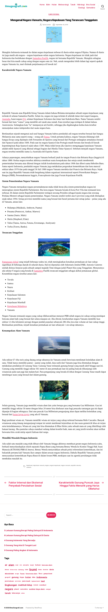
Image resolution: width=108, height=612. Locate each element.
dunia (51, 570)
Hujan (22, 577)
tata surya (16, 593)
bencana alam (47, 565)
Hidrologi (81, 4)
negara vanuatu (65, 465)
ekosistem (9, 574)
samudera (24, 589)
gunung (15, 577)
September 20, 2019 (62, 24)
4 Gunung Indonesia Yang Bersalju (19, 540)
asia (21, 565)
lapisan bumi (35, 581)
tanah (8, 593)
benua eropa (13, 569)
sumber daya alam (37, 589)
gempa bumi (47, 573)
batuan (37, 565)
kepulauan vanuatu (38, 465)
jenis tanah (26, 581)
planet (16, 589)
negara (47, 465)
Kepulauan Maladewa (17, 306)
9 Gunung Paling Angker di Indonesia (21, 550)
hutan (28, 577)
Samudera (90, 8)
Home (42, 4)
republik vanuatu (76, 465)
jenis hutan (18, 581)
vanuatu (28, 467)
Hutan (54, 4)
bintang (21, 569)
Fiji (24, 119)
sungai (48, 589)
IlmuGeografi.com (16, 608)
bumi (33, 569)
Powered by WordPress (34, 608)
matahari (42, 585)
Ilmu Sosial (90, 4)
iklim (33, 577)
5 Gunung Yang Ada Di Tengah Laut (20, 545)
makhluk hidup (25, 585)
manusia (35, 585)
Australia (6, 119)
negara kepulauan (55, 465)
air (6, 565)
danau (40, 569)
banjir (32, 565)
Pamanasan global (10, 261)
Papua (46, 136)
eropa (17, 573)
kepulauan (29, 465)
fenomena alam (31, 574)
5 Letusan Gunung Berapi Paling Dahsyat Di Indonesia (28, 530)
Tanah (72, 4)
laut (43, 581)
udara (23, 593)
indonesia (41, 577)
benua (7, 569)
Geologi (81, 8)
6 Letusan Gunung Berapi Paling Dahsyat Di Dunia (26, 535)
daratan (45, 569)
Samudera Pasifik (40, 58)
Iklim (48, 4)
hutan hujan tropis (21, 414)
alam (11, 565)
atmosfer (26, 565)
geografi (7, 577)
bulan (26, 569)
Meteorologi (63, 4)
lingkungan (11, 585)
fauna (22, 574)
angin (16, 565)
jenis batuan (9, 581)
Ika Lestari (48, 24)
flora (40, 574)
